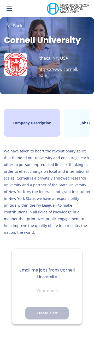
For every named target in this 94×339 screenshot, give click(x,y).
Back (17, 26)
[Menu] (9, 9)
